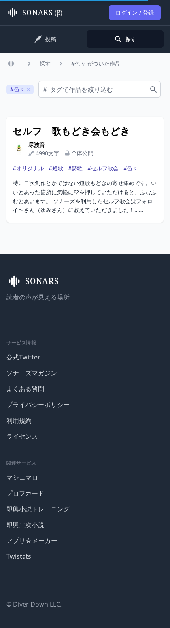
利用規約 (19, 420)
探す (45, 63)
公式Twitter (23, 357)
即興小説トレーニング (38, 509)
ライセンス (22, 436)
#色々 (130, 168)
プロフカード (25, 493)
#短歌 (56, 168)
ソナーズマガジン (31, 373)
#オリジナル (28, 168)
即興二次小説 (25, 524)
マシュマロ (22, 477)
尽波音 (36, 144)
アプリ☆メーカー (31, 540)
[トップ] (12, 63)
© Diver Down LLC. (34, 604)
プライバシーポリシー (38, 404)
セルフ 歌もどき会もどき (71, 131)
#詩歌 (75, 168)
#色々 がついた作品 (96, 63)
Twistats (18, 556)
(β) (42, 12)
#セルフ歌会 (103, 168)
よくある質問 (25, 388)
